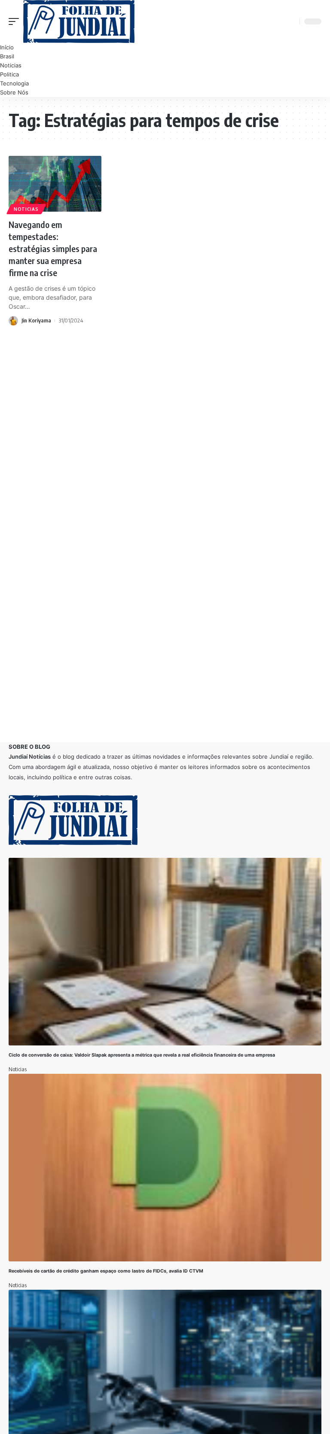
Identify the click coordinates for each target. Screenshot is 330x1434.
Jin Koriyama (36, 320)
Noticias (26, 209)
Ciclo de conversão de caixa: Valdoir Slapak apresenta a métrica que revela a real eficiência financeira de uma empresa (142, 1055)
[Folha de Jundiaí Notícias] (78, 21)
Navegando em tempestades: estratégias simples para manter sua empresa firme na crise (53, 248)
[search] (291, 21)
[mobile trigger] (16, 21)
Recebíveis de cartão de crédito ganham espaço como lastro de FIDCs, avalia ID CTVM (106, 1271)
